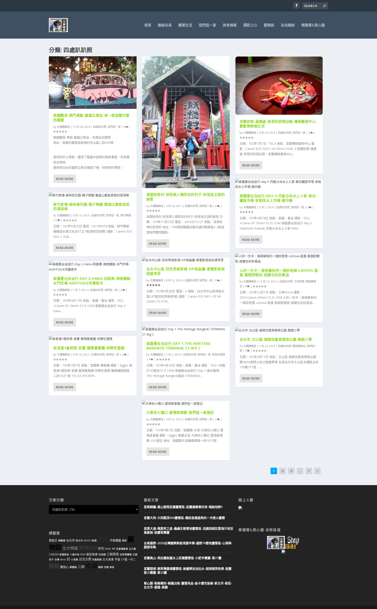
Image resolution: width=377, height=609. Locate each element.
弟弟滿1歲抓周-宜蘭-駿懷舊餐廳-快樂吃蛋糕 (88, 348)
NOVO (87, 540)
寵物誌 (269, 25)
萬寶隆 (73, 567)
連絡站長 (165, 25)
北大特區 (70, 548)
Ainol (63, 559)
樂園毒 (61, 540)
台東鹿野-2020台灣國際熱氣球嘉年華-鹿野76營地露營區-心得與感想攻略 (187, 545)
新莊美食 (92, 554)
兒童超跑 (97, 559)
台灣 (57, 559)
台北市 (70, 540)
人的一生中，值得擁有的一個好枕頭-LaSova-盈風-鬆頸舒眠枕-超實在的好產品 (279, 272)
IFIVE (83, 554)
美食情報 (230, 25)
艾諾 (135, 554)
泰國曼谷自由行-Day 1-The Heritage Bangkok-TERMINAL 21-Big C (178, 346)
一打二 (131, 559)
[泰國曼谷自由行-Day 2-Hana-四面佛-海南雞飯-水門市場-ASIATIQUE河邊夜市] (93, 267)
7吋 (113, 548)
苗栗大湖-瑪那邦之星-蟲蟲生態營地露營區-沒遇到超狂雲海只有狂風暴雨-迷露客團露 (188, 530)
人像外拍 (74, 554)
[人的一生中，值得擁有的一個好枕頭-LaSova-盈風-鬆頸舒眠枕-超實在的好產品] (279, 258)
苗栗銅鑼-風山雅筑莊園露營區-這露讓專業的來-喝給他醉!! (183, 507)
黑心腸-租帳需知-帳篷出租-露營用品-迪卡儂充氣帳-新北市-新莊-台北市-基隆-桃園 (188, 585)
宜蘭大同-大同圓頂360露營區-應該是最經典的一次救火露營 (184, 518)
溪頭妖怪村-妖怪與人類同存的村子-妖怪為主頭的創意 (185, 197)
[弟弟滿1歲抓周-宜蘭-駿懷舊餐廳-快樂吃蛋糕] (93, 338)
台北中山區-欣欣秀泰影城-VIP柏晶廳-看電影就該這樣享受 (185, 271)
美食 (112, 567)
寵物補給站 (298, 346)
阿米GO (88, 547)
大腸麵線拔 (63, 127)
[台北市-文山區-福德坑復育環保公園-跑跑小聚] (279, 330)
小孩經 (74, 559)
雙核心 (64, 567)
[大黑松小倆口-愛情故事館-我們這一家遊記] (186, 403)
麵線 (103, 539)
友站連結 (288, 25)
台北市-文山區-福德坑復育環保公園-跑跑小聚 (276, 339)
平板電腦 (115, 540)
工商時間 (299, 281)
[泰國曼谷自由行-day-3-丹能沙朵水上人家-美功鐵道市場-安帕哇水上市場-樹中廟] (279, 184)
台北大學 (85, 559)
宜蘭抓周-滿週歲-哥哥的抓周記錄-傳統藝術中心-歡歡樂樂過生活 (278, 123)
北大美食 (108, 559)
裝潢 (94, 540)
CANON (53, 554)
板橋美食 (64, 554)
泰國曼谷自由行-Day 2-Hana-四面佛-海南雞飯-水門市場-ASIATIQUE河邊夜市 (92, 281)
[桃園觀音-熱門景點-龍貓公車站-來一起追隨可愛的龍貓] (93, 82)
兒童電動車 (122, 548)
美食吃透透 (218, 354)
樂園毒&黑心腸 (313, 25)
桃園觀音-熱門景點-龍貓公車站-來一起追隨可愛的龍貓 (91, 117)
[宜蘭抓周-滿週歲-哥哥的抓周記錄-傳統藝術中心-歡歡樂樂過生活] (279, 85)
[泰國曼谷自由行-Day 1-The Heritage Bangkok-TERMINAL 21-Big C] (186, 332)
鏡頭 (100, 567)
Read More (65, 179)
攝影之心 (250, 25)
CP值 (124, 559)
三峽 (81, 566)
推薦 (91, 566)
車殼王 (53, 540)
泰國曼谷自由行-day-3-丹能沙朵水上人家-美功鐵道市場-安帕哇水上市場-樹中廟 (278, 198)
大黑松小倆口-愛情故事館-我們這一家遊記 (180, 412)
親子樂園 (125, 215)
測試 (124, 540)
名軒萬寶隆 (126, 554)
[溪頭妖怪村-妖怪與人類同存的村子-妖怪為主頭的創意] (186, 122)
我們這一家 (207, 25)
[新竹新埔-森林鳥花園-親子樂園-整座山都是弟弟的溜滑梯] (93, 195)
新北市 (79, 540)
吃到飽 (102, 554)
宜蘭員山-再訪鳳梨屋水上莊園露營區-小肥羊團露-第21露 (182, 558)
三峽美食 (113, 554)
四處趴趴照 (99, 127)
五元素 (132, 548)
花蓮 (106, 567)
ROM (108, 548)
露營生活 (185, 25)
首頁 (147, 25)
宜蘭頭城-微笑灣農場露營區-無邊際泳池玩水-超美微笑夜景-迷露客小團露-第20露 (187, 570)
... (300, 471)
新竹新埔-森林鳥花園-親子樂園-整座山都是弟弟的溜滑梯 (91, 206)
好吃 (101, 548)
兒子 (51, 559)
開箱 (54, 566)
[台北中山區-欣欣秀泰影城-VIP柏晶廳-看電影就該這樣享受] (186, 260)
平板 (117, 559)
